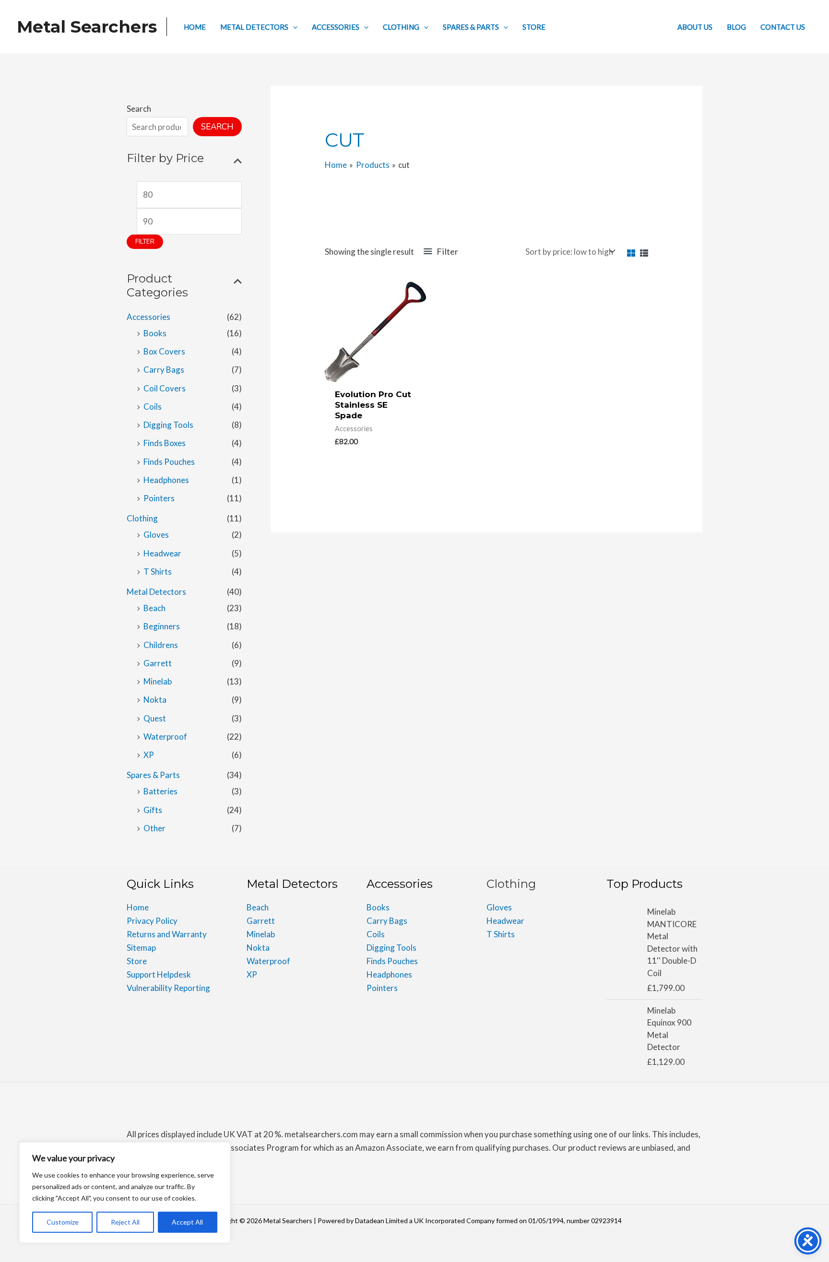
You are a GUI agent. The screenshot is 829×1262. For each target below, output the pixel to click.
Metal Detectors (156, 592)
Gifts (152, 810)
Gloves (156, 535)
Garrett (157, 663)
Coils (152, 406)
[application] (292, 27)
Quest (154, 718)
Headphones (166, 480)
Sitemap (141, 948)
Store (137, 961)
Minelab (157, 681)
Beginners (161, 626)
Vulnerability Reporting (168, 988)
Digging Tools (168, 425)
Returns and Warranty (167, 934)
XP (148, 755)
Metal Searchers (87, 26)
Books (154, 333)
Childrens (160, 645)
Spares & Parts (153, 775)
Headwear (162, 553)
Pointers (159, 498)
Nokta (154, 700)
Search (139, 109)
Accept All (187, 1222)
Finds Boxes (164, 443)
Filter (144, 241)
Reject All (125, 1222)
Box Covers (164, 351)
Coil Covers (164, 388)
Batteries (160, 791)
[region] (124, 1192)
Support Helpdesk (159, 974)
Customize (63, 1222)
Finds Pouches (169, 462)
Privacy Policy (152, 921)
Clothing (142, 518)
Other (154, 828)
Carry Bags (163, 370)
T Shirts (157, 571)
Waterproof (165, 736)
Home (138, 907)
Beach (154, 608)
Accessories (148, 317)
